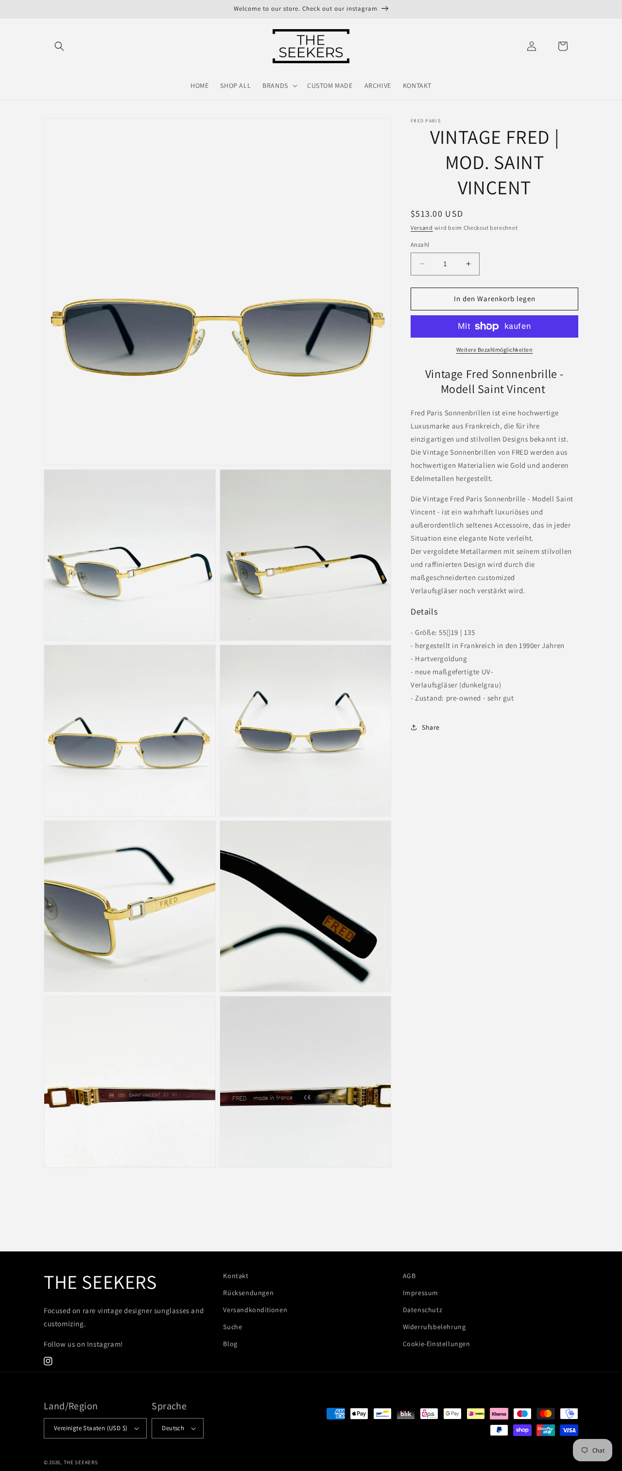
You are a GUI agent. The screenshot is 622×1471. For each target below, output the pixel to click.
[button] (59, 46)
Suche (232, 1326)
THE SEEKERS (81, 1462)
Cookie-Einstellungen (436, 1343)
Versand (422, 227)
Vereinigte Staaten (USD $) (90, 1428)
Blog (230, 1343)
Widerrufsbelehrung (434, 1326)
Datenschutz (423, 1309)
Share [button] (431, 727)
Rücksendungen (248, 1292)
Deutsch (173, 1428)
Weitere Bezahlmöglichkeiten (494, 349)
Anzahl (420, 244)
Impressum (420, 1292)
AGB (409, 1275)
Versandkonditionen (255, 1309)
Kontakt (235, 1275)
